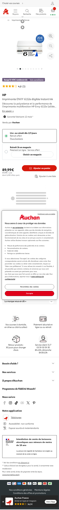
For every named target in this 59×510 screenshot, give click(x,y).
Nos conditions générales (20, 490)
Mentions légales (42, 490)
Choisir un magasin (32, 154)
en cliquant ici (23, 463)
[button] (17, 68)
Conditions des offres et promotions (29, 493)
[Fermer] (3, 501)
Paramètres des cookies (29, 287)
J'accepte (29, 293)
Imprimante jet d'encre (20, 20)
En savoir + (8, 111)
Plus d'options (16, 138)
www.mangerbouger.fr (11, 475)
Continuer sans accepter (46, 214)
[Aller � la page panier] (52, 12)
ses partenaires (18, 227)
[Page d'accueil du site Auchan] (6, 12)
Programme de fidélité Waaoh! (19, 388)
